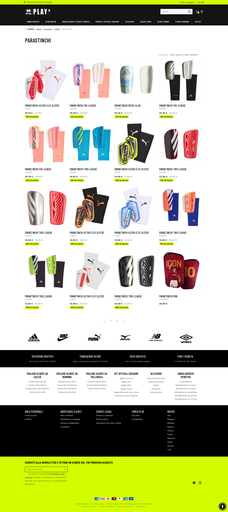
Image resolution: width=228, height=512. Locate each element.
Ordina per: (163, 55)
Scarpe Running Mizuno (67, 389)
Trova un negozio (187, 2)
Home (38, 29)
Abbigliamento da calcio (186, 385)
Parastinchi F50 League (83, 105)
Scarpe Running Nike (67, 392)
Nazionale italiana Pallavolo (126, 396)
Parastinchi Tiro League (83, 169)
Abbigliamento (33, 21)
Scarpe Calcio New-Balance (37, 389)
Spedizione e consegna (70, 419)
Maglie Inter (126, 382)
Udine (169, 442)
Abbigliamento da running (185, 399)
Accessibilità (137, 419)
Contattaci (65, 427)
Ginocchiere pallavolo (156, 378)
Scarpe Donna (163, 21)
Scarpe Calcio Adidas (37, 382)
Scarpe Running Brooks (67, 385)
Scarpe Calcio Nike (37, 392)
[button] (222, 506)
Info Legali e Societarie (106, 506)
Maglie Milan (126, 385)
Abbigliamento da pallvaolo (185, 392)
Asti (169, 415)
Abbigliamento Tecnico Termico (76, 21)
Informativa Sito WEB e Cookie (108, 423)
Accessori (129, 21)
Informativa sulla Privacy (125, 506)
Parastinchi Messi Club (127, 105)
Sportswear (50, 21)
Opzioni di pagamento (70, 423)
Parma (170, 434)
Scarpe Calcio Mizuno (37, 385)
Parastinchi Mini (168, 296)
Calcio (57, 29)
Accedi (201, 2)
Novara (170, 427)
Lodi (169, 450)
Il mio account (31, 415)
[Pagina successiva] (123, 320)
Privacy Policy (102, 419)
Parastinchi (156, 389)
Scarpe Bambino (182, 21)
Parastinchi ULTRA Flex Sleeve (42, 105)
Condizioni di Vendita (88, 506)
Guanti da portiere (156, 382)
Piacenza (171, 438)
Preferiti (28, 419)
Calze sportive (156, 392)
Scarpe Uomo (145, 21)
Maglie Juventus (126, 378)
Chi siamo (136, 415)
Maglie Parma (126, 389)
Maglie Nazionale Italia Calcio (126, 392)
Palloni (156, 385)
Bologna (170, 419)
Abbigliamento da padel (186, 389)
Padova (170, 431)
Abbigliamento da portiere (186, 396)
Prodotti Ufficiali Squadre (107, 21)
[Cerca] (189, 12)
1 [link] (104, 320)
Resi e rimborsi (67, 415)
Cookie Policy (141, 506)
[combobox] (176, 11)
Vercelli (170, 446)
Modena (170, 423)
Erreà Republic (186, 382)
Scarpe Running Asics (67, 382)
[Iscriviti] (65, 469)
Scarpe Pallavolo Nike (97, 389)
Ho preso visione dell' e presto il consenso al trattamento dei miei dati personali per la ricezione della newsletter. (46, 479)
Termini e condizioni (104, 415)
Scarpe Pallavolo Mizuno (97, 385)
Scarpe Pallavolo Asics (96, 382)
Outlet (198, 21)
